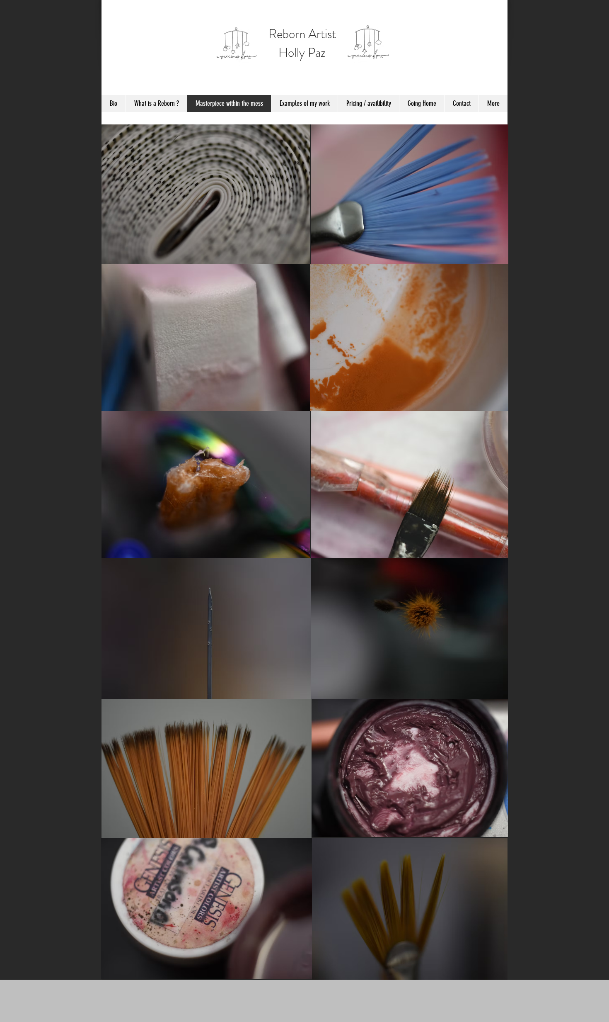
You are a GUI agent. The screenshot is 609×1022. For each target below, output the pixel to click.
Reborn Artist (302, 33)
